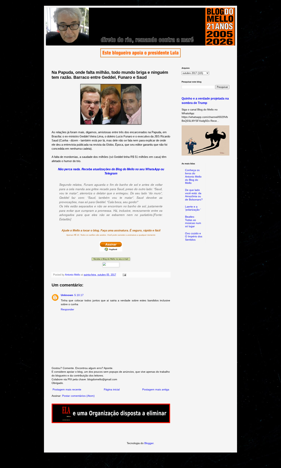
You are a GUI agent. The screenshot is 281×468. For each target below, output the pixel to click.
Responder (67, 309)
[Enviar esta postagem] (124, 274)
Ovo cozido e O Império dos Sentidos (193, 236)
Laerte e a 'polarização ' (193, 208)
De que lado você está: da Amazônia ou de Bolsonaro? (194, 194)
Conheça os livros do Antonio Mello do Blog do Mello (193, 176)
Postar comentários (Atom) (78, 395)
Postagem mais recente (67, 389)
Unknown (67, 295)
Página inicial (112, 389)
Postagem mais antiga (155, 389)
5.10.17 (79, 295)
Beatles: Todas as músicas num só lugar (193, 221)
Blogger (148, 443)
